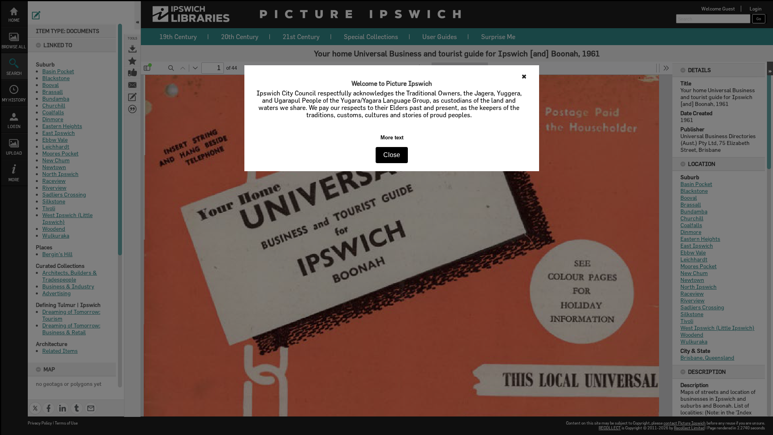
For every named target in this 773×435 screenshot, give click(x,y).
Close (391, 154)
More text (391, 138)
